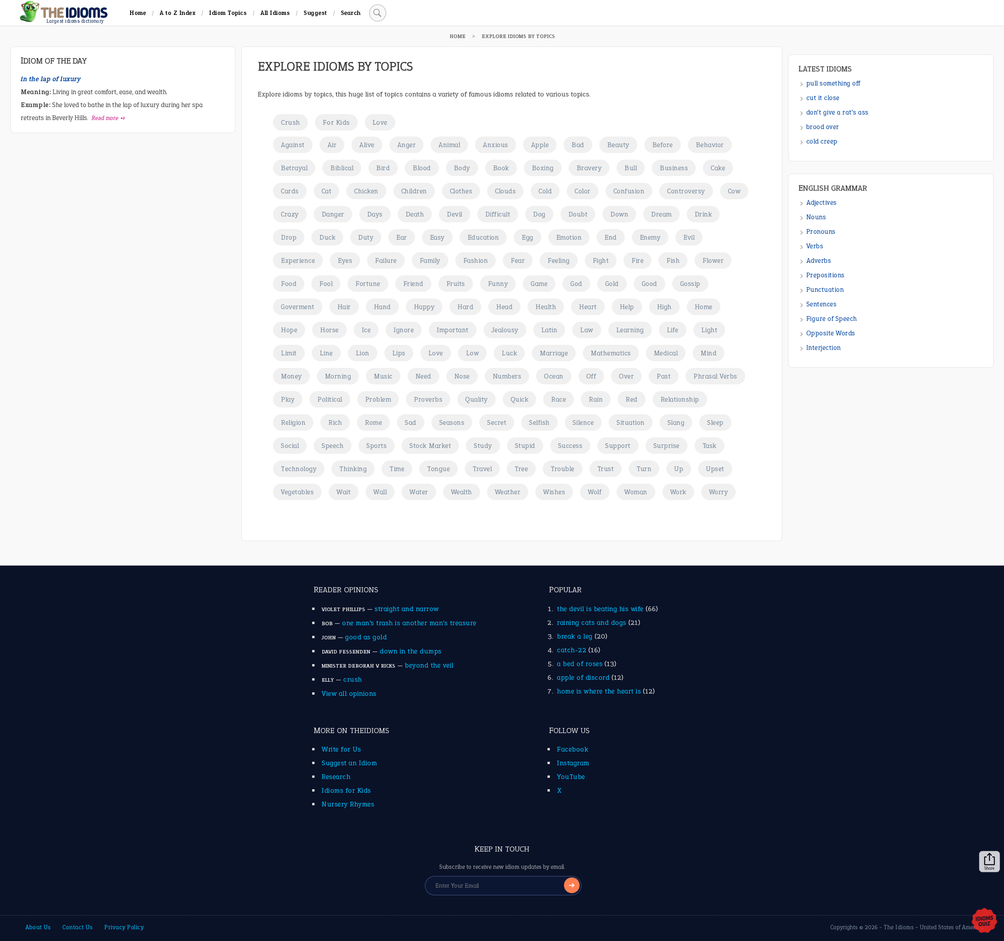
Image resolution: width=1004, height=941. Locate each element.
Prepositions (825, 275)
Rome (373, 422)
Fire (637, 260)
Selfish (539, 422)
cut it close (823, 97)
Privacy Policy (124, 927)
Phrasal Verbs (715, 376)
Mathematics (611, 353)
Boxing (543, 168)
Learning (630, 330)
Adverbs (818, 260)
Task (709, 445)
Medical (666, 353)
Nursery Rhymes (348, 804)
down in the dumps (411, 651)
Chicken (366, 191)
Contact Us (77, 927)
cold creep (822, 141)
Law (586, 330)
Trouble (563, 468)
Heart (588, 306)
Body (462, 168)
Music (383, 376)
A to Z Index (177, 13)
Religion (293, 422)
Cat (327, 191)
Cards (290, 191)
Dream (661, 214)
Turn (644, 468)
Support (618, 445)
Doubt (578, 214)
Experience (298, 260)
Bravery (589, 168)
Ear (401, 237)
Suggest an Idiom (349, 763)
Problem (378, 399)
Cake (718, 168)
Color (583, 191)
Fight (601, 260)
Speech (333, 445)
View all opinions (349, 693)
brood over (822, 126)
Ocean (554, 376)
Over (626, 376)
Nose (462, 376)
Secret (496, 422)
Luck (509, 353)
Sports (376, 445)
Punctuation (825, 289)
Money (291, 376)
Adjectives (821, 202)
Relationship (679, 399)
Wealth (461, 492)
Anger (406, 144)
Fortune (367, 283)
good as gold (366, 637)
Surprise (666, 445)
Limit (289, 353)
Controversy (686, 191)
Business (674, 168)
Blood (422, 168)
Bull (630, 168)
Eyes (345, 260)
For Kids (336, 122)
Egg (527, 237)
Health (545, 306)
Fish (673, 260)
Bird (383, 168)
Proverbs (428, 399)
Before (662, 144)
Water (418, 492)
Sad (411, 422)
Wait (343, 492)
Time (396, 468)
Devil (454, 214)
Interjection (823, 347)
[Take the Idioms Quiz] (984, 921)
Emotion (569, 237)
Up (678, 468)
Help (627, 306)
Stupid (525, 445)
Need (423, 376)
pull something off (833, 83)
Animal (449, 144)
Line (326, 353)
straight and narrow (407, 608)
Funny (498, 283)
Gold (612, 283)
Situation (631, 422)
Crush (290, 122)
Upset (715, 468)
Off (591, 376)
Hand (382, 306)
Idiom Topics (228, 13)
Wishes (554, 492)
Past (664, 376)
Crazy (290, 214)
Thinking (353, 468)
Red (632, 399)
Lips (399, 353)
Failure (386, 260)
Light (709, 330)
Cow (734, 191)
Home (137, 13)
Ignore (403, 330)
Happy (424, 306)
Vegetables (297, 492)
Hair (344, 306)
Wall (380, 492)
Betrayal (294, 168)
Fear (518, 260)
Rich (335, 422)
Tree (521, 468)
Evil (689, 237)
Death (415, 214)
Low (472, 353)
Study (483, 445)
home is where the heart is (599, 691)
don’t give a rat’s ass (837, 112)
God (576, 283)
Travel (482, 468)
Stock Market (430, 445)
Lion (362, 353)
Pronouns (821, 231)
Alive (367, 144)
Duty (365, 237)
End (610, 237)
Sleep (715, 422)
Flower (713, 260)
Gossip (690, 283)
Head (504, 306)
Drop (288, 237)
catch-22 (571, 650)
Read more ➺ (108, 118)
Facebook (572, 749)
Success (570, 445)
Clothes (461, 191)
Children (414, 191)
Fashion (475, 260)
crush (352, 679)
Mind (708, 353)
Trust (605, 468)
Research (336, 776)
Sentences (821, 304)
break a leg (575, 636)
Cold (545, 191)
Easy (437, 237)
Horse (329, 330)
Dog (539, 214)
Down (619, 214)
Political (329, 399)
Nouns (816, 217)
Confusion (629, 191)
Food (288, 283)
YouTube (571, 776)
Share (989, 868)
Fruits (455, 283)
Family (430, 260)
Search (351, 13)
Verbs (815, 246)
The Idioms (899, 927)
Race (558, 399)
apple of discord (583, 677)
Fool (326, 283)
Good (649, 283)
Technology (298, 468)
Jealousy (504, 330)
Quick (520, 399)
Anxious (495, 144)
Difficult (498, 214)
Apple (540, 144)
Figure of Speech (831, 318)
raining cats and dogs (591, 622)
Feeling (558, 260)
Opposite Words (830, 333)
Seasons (452, 422)
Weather (508, 492)
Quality (476, 399)
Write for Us (341, 749)
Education (483, 237)
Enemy (650, 237)
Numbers (507, 376)
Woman (636, 492)
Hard (465, 306)
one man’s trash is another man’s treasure (409, 623)
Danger (333, 214)
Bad (577, 144)
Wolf (595, 492)
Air (332, 144)
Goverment (298, 306)
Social (290, 445)
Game (539, 283)
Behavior (710, 144)
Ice (366, 330)
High (664, 306)
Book (501, 168)
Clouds (505, 191)
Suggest (315, 13)
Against (293, 144)
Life (672, 330)
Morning (338, 376)
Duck (327, 237)
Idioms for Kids (346, 790)
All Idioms (275, 13)
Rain (596, 399)
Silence (583, 422)
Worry (718, 492)
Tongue (438, 468)
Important (453, 330)
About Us (38, 927)
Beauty (618, 144)
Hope (289, 330)
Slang (676, 422)
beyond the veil (429, 665)
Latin (549, 330)
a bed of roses (579, 663)
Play (288, 399)
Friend (413, 283)
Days (375, 214)
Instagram (573, 763)
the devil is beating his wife (600, 608)
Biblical (341, 168)
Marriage (554, 353)
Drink (703, 214)
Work (678, 492)
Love (380, 122)
